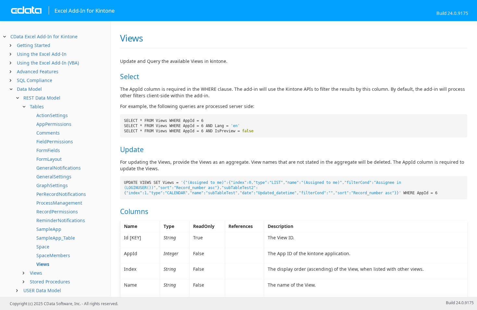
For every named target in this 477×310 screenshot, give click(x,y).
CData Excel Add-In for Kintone (44, 36)
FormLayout (49, 159)
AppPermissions (53, 124)
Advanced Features (37, 71)
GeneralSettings (53, 176)
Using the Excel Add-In (42, 54)
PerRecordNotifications (61, 194)
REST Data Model (41, 98)
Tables (37, 106)
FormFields (48, 150)
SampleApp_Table (55, 238)
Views (42, 264)
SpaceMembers (53, 255)
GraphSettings (52, 185)
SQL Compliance (34, 80)
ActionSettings (52, 115)
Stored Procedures (50, 282)
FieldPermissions (54, 141)
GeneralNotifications (58, 168)
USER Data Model (42, 290)
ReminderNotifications (60, 220)
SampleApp (48, 229)
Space (42, 247)
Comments (48, 133)
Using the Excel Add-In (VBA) (48, 63)
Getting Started (33, 45)
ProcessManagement (59, 203)
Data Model (29, 89)
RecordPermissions (57, 212)
